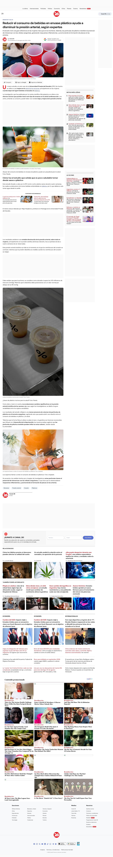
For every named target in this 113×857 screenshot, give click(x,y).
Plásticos (34, 488)
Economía (6, 616)
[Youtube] (42, 844)
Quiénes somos (90, 809)
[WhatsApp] (50, 844)
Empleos (88, 824)
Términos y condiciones (92, 813)
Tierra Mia (73, 813)
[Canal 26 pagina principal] (56, 16)
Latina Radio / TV (75, 811)
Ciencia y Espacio (47, 809)
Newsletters (91, 826)
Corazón (26, 488)
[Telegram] (53, 844)
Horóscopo (14, 815)
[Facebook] (34, 844)
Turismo (45, 820)
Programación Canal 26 (92, 820)
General (29, 813)
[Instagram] (37, 844)
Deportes (29, 811)
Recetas (45, 817)
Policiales (14, 817)
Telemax (73, 815)
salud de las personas (32, 88)
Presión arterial (16, 488)
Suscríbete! (88, 537)
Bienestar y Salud (8, 19)
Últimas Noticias (16, 809)
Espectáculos (15, 813)
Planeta (44, 815)
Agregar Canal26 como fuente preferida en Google (54, 39)
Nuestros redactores (91, 822)
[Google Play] (71, 844)
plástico (37, 91)
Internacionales (71, 616)
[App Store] (62, 844)
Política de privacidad (91, 815)
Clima (13, 811)
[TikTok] (47, 844)
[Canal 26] (57, 835)
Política (29, 817)
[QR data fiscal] (78, 845)
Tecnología (14, 820)
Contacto (88, 811)
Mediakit (90, 817)
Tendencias (30, 820)
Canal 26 (12, 38)
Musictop (73, 817)
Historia (44, 813)
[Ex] (39, 844)
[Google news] (55, 844)
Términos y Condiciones (53, 850)
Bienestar (6, 488)
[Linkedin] (45, 844)
